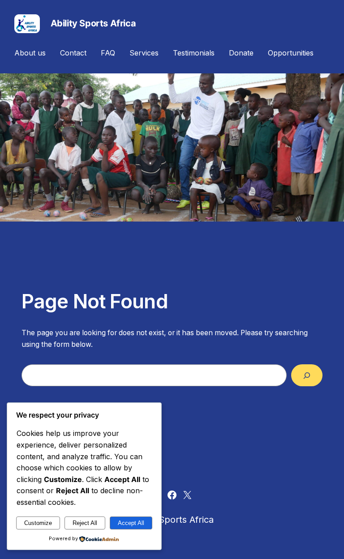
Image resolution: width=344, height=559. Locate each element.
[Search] (306, 375)
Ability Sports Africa (93, 23)
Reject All (85, 523)
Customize (38, 523)
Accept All (131, 523)
